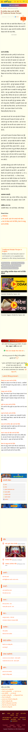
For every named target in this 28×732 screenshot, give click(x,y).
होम (1, 8)
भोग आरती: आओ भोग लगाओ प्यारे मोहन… (13, 219)
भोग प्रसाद (5, 8)
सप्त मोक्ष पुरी (5, 647)
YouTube (9, 726)
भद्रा (6, 484)
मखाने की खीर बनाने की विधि (8, 413)
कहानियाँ (12, 715)
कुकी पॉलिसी (13, 719)
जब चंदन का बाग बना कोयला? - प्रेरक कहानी (11, 658)
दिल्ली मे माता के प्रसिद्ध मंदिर (14, 5)
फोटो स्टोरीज (23, 713)
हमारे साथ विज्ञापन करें (7, 717)
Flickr (14, 726)
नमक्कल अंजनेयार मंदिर (11, 563)
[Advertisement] (14, 236)
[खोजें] (20, 1)
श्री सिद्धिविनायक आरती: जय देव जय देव (10, 579)
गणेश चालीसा (5, 630)
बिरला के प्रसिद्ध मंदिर (6, 697)
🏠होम (3, 713)
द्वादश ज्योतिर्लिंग (5, 693)
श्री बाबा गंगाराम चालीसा (7, 633)
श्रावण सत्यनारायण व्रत (9, 489)
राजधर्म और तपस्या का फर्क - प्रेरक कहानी (11, 660)
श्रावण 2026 (7, 497)
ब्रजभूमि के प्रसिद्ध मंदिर (7, 695)
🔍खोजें (24, 719)
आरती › (5, 573)
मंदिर (4, 539)
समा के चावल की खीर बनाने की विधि (10, 432)
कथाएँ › (5, 586)
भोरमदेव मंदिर (8, 559)
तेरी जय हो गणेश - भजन (7, 603)
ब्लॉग (17, 715)
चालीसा (8, 713)
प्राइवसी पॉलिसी (5, 719)
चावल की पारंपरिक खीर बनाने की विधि (10, 424)
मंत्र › (5, 613)
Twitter (18, 725)
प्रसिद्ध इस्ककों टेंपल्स (18, 695)
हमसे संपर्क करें (23, 717)
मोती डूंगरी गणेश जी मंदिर (11, 543)
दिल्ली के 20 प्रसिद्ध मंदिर (8, 644)
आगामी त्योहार (7, 480)
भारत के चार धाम (18, 691)
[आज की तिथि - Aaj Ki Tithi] (17, 1)
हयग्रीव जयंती (7, 494)
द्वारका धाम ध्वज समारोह (7, 671)
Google (19, 726)
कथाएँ (17, 713)
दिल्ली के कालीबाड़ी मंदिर (7, 691)
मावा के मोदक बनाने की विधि (9, 221)
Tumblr (23, 725)
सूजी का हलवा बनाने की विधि (8, 404)
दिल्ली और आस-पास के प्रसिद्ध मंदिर (9, 705)
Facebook (5, 725)
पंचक (6, 487)
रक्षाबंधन (6, 499)
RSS (19, 719)
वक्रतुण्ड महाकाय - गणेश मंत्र (8, 617)
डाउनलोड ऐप (14, 721)
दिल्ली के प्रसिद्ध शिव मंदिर (7, 701)
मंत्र (13, 713)
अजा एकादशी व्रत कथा (7, 590)
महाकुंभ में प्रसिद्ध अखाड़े (7, 674)
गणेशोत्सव (4, 216)
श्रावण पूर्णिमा (7, 492)
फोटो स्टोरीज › (7, 640)
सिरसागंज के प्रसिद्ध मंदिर (7, 707)
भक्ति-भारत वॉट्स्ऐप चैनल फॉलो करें (14, 351)
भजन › (5, 600)
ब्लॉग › (5, 667)
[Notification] (26, 1)
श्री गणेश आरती (6, 576)
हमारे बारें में (15, 717)
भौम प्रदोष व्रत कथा (7, 593)
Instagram (12, 725)
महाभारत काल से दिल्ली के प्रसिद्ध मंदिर (9, 699)
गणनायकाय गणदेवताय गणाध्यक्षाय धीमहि (10, 620)
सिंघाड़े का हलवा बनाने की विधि (8, 380)
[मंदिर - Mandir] (15, 1)
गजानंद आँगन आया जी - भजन (8, 606)
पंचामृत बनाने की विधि (6, 391)
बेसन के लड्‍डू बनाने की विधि (8, 443)
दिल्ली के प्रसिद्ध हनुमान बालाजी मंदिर (9, 703)
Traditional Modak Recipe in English (12, 250)
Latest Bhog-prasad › (10, 376)
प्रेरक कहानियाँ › (8, 654)
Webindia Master (21, 729)
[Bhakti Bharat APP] (26, 364)
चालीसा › (5, 627)
